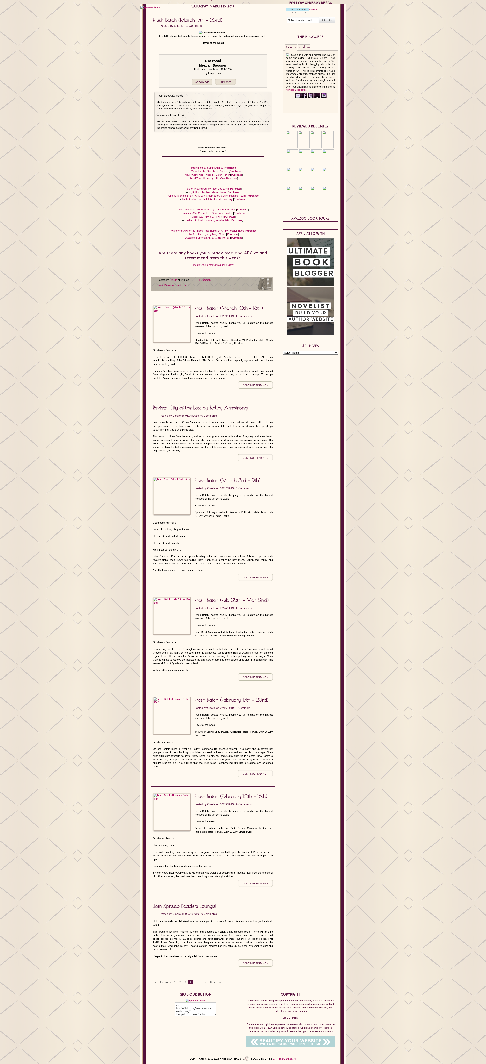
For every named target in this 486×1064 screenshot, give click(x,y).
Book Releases (166, 285)
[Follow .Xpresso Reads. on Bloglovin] (297, 12)
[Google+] (324, 97)
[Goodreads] (317, 97)
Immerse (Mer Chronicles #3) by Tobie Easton (207, 213)
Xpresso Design (284, 1058)
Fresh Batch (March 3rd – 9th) (227, 480)
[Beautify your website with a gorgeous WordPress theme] (290, 1046)
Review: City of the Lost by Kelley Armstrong (200, 408)
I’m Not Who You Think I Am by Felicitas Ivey (207, 199)
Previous (165, 982)
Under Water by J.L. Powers (207, 216)
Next (213, 982)
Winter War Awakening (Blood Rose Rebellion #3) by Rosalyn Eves (207, 230)
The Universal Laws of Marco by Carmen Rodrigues (207, 209)
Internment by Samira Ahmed (207, 167)
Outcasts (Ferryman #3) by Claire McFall (207, 237)
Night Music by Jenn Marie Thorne (207, 192)
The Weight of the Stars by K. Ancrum (207, 171)
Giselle (179, 25)
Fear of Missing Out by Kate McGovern (207, 188)
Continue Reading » (255, 385)
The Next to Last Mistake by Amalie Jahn (207, 220)
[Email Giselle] (298, 97)
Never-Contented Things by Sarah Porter (207, 174)
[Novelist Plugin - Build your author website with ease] (310, 333)
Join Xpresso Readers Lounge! (184, 906)
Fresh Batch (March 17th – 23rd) (187, 20)
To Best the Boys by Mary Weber (207, 234)
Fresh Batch (182, 285)
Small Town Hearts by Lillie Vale (207, 178)
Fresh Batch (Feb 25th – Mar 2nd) (232, 600)
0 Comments (244, 315)
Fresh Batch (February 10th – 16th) (231, 796)
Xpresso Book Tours (296, 90)
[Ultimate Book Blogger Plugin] (310, 284)
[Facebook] (304, 97)
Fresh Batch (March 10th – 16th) (229, 308)
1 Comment (194, 25)
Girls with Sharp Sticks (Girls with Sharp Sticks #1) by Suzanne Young (207, 195)
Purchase (230, 167)
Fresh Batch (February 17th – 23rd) (232, 700)
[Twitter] (311, 97)
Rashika (304, 47)
